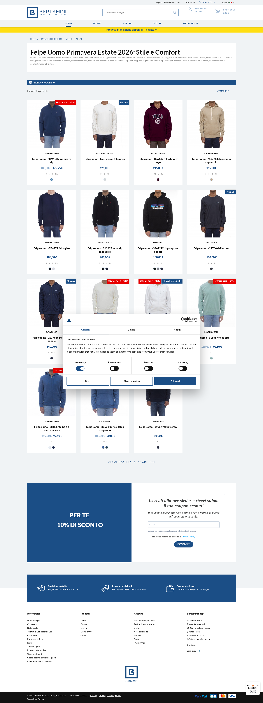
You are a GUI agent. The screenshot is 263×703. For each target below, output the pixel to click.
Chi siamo (32, 635)
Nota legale (32, 628)
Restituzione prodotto (144, 624)
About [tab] (177, 329)
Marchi (84, 628)
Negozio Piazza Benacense (168, 2)
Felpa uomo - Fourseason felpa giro (105, 159)
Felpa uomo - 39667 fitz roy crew (158, 426)
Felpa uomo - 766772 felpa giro (52, 248)
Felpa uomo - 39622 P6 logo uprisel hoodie (158, 250)
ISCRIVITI (184, 544)
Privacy (93, 695)
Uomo (83, 620)
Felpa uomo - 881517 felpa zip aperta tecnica (51, 428)
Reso (29, 643)
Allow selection (131, 381)
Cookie (102, 695)
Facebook (199, 651)
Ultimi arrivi (86, 631)
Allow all (175, 381)
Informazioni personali (144, 620)
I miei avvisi (139, 643)
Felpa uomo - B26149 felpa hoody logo (158, 160)
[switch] (114, 368)
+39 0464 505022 (195, 635)
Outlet (84, 635)
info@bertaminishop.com (199, 639)
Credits (110, 695)
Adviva (41, 699)
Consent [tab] (85, 329)
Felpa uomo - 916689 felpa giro (211, 337)
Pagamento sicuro (35, 639)
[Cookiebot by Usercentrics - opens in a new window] (183, 319)
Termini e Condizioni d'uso (39, 631)
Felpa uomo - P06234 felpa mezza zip (51, 160)
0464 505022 (208, 2)
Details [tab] (131, 329)
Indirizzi (137, 635)
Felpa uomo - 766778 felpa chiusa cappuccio (211, 160)
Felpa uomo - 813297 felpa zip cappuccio (105, 250)
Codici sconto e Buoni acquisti (41, 657)
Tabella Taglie (33, 646)
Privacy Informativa (36, 650)
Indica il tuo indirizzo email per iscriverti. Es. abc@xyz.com (172, 531)
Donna (84, 624)
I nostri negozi (33, 620)
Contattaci (190, 2)
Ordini (137, 628)
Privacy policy (188, 536)
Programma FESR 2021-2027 (41, 661)
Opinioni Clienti (34, 654)
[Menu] (258, 683)
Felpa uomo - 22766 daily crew (211, 248)
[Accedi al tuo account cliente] (190, 9)
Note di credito (141, 631)
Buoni (136, 639)
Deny (88, 381)
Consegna (32, 624)
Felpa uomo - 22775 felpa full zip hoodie (51, 339)
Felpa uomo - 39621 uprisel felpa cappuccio (105, 428)
